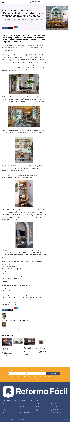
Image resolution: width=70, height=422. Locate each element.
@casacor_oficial (12, 304)
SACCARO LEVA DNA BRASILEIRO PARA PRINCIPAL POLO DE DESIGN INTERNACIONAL (41, 349)
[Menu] (3, 2)
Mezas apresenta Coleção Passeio (17, 346)
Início (3, 5)
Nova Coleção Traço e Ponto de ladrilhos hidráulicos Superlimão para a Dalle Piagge (7, 351)
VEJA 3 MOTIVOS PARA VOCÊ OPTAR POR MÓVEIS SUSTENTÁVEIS (21, 330)
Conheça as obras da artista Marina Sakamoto (15, 320)
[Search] (66, 2)
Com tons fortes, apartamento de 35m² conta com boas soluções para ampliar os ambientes (28, 350)
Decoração (7, 5)
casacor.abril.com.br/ (10, 302)
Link (22, 276)
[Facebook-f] (64, 419)
